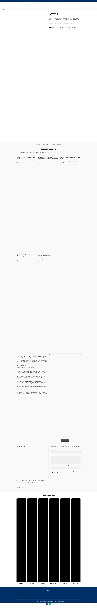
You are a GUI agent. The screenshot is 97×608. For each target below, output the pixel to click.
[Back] (4, 9)
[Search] (93, 5)
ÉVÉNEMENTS (62, 4)
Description (38, 144)
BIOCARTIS (67, 1)
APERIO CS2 (75, 583)
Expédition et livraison (56, 144)
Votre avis (53, 454)
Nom (52, 465)
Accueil (9, 9)
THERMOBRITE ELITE (54, 583)
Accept (1, 607)
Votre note (53, 450)
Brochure (64, 440)
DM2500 (43, 583)
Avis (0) (45, 144)
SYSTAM (92, 1)
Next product (92, 9)
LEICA (12, 9)
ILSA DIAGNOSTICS (61, 1)
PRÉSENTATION (40, 4)
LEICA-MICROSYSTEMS (53, 1)
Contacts (69, 4)
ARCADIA (32, 583)
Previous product (90, 9)
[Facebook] (47, 604)
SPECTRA (65, 583)
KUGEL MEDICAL (87, 1)
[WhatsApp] (50, 604)
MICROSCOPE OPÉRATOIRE (72, 27)
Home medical (32, 4)
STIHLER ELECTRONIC (73, 1)
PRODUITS (48, 4)
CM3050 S (21, 583)
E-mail (68, 465)
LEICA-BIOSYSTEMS (45, 1)
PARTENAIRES (55, 4)
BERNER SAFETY (80, 1)
